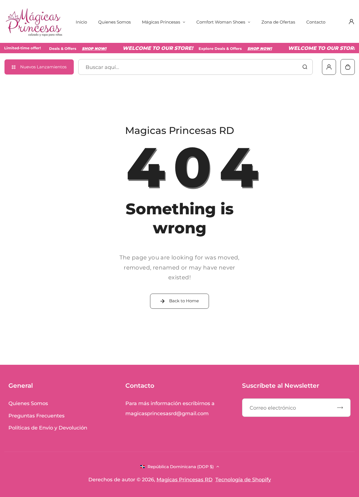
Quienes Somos (114, 22)
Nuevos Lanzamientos (43, 66)
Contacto (315, 22)
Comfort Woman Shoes (220, 22)
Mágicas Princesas (161, 22)
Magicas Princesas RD (185, 479)
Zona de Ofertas (278, 22)
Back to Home (184, 300)
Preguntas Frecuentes (36, 416)
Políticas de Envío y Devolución (47, 428)
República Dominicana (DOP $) (181, 466)
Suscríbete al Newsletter (280, 385)
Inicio (81, 22)
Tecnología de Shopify (243, 479)
